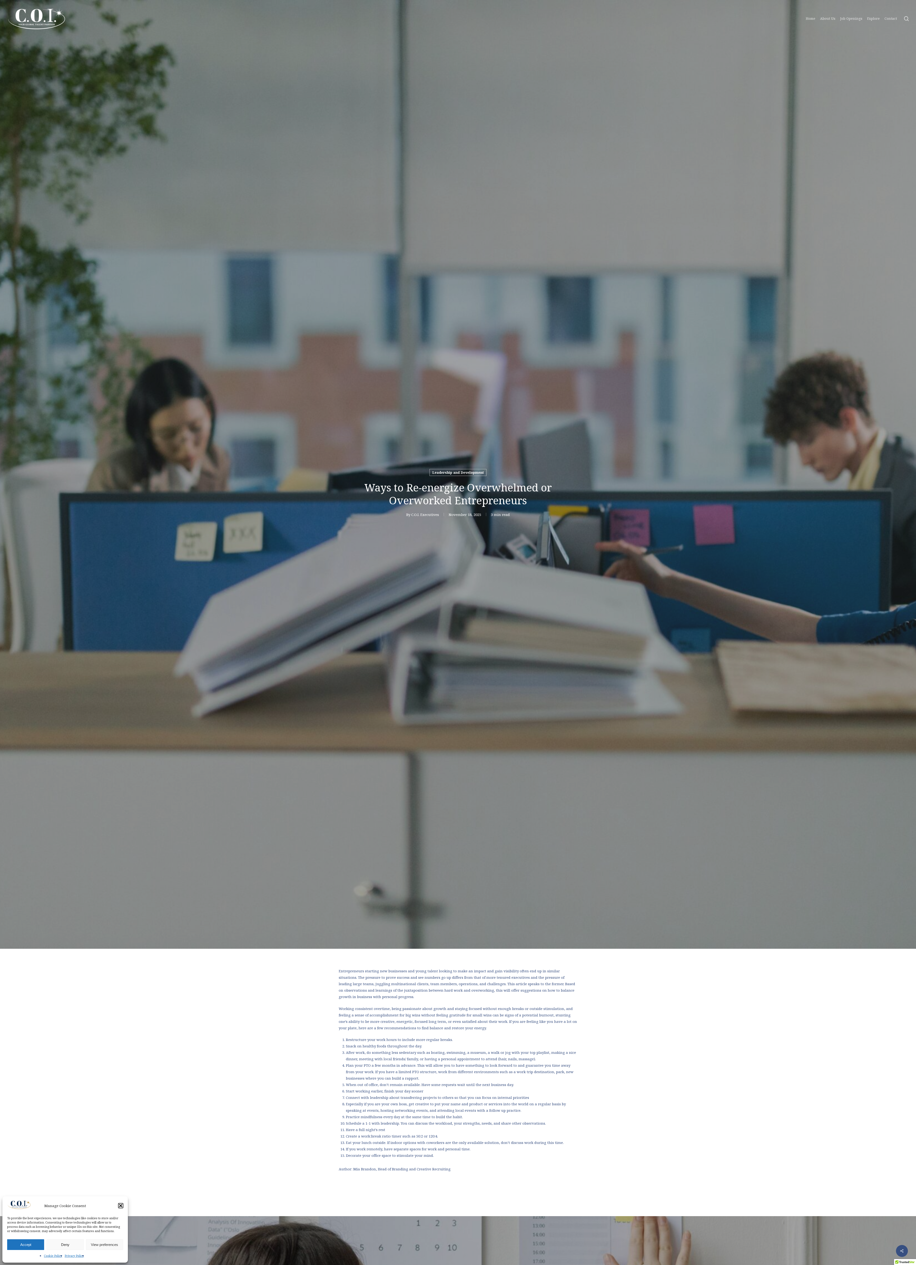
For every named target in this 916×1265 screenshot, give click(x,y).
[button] (120, 1205)
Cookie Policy (53, 1256)
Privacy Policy (74, 1256)
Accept (25, 1245)
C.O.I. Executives (425, 514)
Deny (65, 1245)
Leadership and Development (458, 472)
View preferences (104, 1245)
